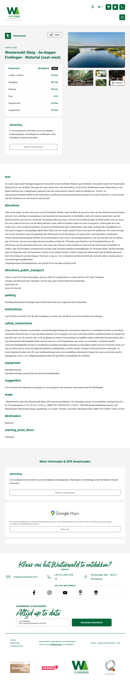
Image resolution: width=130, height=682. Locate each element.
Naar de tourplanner (33, 147)
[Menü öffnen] (122, 17)
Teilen (57, 35)
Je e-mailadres (24, 621)
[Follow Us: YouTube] (65, 593)
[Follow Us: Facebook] (34, 593)
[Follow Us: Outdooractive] (80, 593)
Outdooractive (56, 644)
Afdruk (93, 643)
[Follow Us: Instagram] (49, 593)
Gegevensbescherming (106, 643)
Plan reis (65, 529)
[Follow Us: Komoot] (96, 593)
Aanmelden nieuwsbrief (92, 622)
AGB (118, 643)
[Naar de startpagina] (13, 12)
